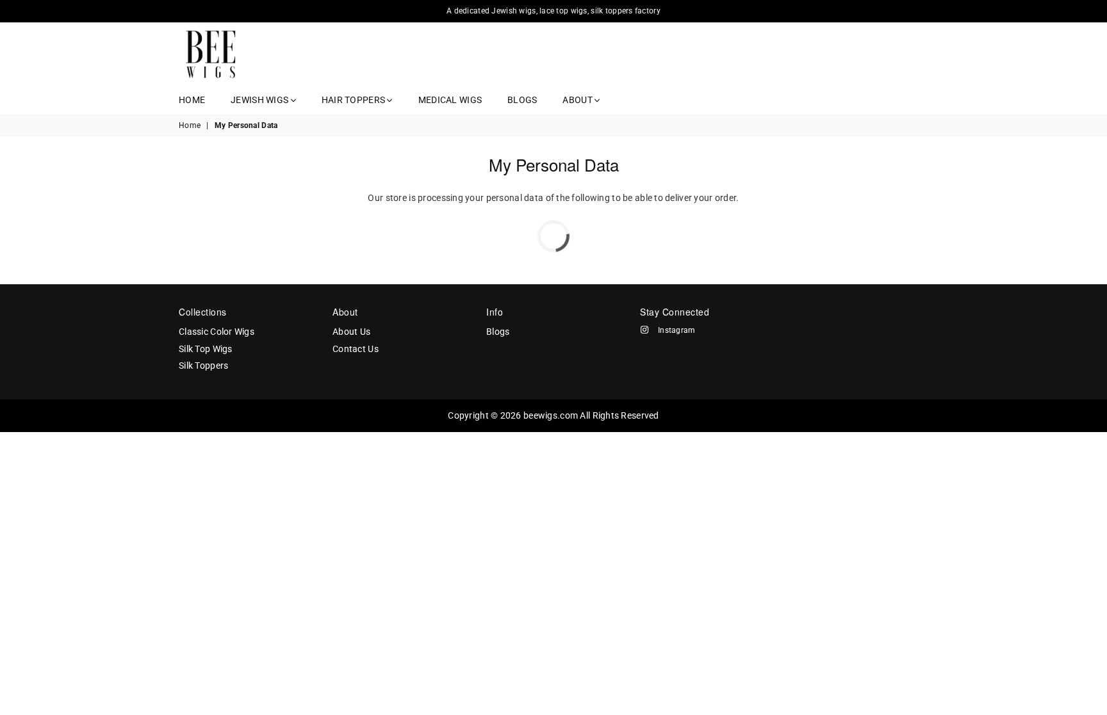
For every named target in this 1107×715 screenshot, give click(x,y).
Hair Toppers (355, 100)
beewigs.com (550, 415)
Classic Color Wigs (216, 331)
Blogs (522, 100)
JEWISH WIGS (260, 100)
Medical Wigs (450, 100)
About (578, 100)
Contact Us (355, 349)
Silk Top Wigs (206, 349)
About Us (351, 331)
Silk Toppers (203, 365)
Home (192, 100)
